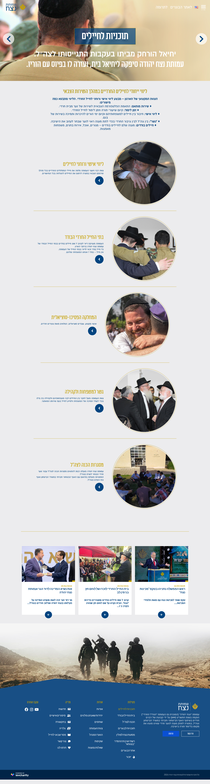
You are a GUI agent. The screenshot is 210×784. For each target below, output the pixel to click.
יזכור (128, 757)
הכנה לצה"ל (128, 722)
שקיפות (99, 741)
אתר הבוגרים (128, 750)
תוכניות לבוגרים (126, 728)
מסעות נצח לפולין (125, 734)
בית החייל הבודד (126, 715)
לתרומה (161, 7)
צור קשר (62, 741)
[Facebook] (26, 709)
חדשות (62, 709)
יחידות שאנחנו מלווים (91, 715)
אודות (100, 709)
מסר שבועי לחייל (57, 734)
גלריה (62, 728)
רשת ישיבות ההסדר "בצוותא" (124, 743)
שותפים (98, 722)
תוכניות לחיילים (126, 709)
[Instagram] (31, 709)
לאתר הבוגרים (181, 7)
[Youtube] (36, 709)
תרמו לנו (61, 747)
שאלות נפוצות (95, 747)
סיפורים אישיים (57, 715)
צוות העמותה (96, 728)
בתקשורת (61, 722)
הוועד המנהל (96, 734)
